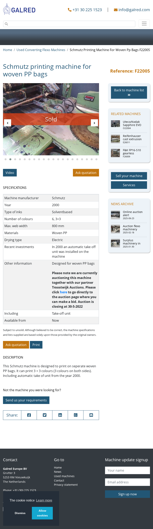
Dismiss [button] (20, 513)
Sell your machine (129, 176)
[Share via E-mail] (91, 415)
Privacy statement (66, 485)
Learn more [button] (44, 500)
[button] (5, 159)
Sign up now (127, 494)
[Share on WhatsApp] (75, 415)
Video (10, 172)
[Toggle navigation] (144, 24)
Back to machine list (129, 90)
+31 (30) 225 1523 (24, 490)
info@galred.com (134, 9)
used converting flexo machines (41, 50)
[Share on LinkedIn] (60, 415)
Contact (59, 480)
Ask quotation (86, 172)
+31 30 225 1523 (87, 9)
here (63, 292)
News (57, 472)
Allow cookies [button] (42, 513)
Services (129, 185)
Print (36, 345)
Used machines (64, 476)
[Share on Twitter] (44, 415)
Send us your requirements (26, 400)
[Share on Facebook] (29, 415)
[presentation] (7, 122)
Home (7, 50)
